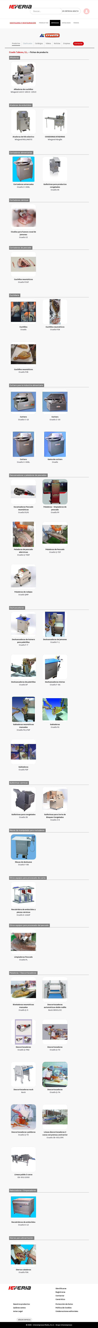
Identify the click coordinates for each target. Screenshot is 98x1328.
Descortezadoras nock (23, 1091)
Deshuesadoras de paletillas (23, 683)
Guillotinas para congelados (23, 815)
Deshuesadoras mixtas (55, 683)
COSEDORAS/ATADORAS (55, 138)
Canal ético (60, 1299)
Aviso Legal (18, 1311)
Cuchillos (23, 328)
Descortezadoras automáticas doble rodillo (55, 1007)
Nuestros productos (21, 1304)
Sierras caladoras (23, 1271)
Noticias (57, 43)
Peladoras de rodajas (23, 593)
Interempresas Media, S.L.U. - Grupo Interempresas (52, 1325)
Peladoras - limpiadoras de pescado (55, 510)
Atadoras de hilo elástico (23, 138)
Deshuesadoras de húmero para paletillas (23, 642)
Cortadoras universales (23, 185)
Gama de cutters (55, 460)
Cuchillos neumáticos (23, 280)
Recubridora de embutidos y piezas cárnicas (23, 912)
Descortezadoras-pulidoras (23, 1133)
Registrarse (60, 1292)
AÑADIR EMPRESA (24, 1320)
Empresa (66, 43)
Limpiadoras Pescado (23, 958)
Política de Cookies (63, 1308)
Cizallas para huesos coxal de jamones (23, 235)
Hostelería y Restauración (23, 23)
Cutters (23, 418)
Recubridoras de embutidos (23, 1223)
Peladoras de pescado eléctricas (23, 552)
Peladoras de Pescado (55, 550)
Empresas (55, 23)
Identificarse (61, 1288)
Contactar (78, 44)
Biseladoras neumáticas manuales (23, 1007)
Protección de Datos (64, 1304)
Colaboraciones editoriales (67, 1311)
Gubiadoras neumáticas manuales (23, 727)
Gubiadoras (55, 725)
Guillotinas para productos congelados (55, 187)
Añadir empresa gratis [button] (68, 11)
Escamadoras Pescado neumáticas (23, 510)
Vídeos (76, 23)
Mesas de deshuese (23, 863)
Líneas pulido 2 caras (23, 1176)
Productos (43, 23)
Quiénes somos (19, 1308)
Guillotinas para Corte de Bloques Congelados (55, 817)
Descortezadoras (23, 1048)
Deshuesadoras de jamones (55, 640)
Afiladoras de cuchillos (23, 90)
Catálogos (66, 23)
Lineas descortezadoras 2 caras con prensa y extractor (55, 1135)
